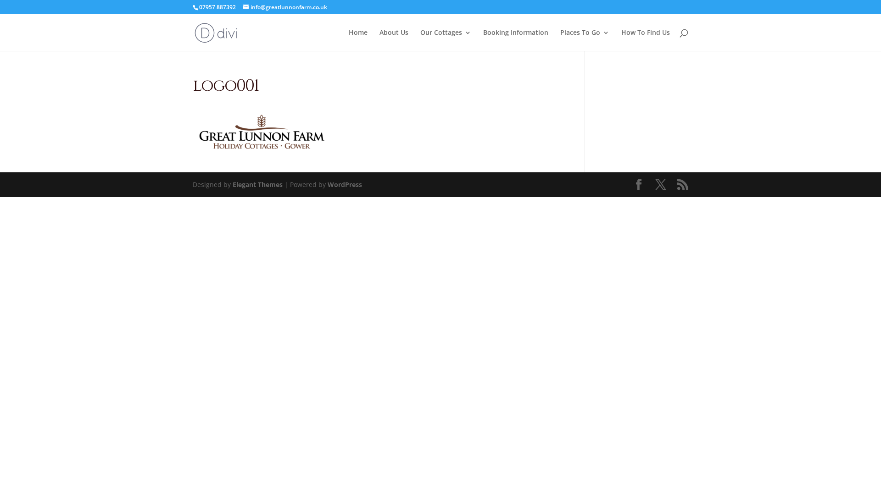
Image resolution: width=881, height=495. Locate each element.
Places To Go (580, 33)
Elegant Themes (258, 184)
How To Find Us (645, 33)
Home (358, 33)
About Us (393, 33)
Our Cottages (441, 33)
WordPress (345, 184)
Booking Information (515, 33)
